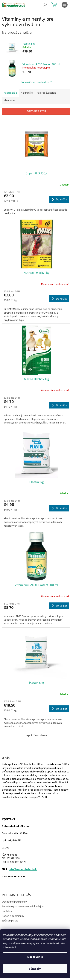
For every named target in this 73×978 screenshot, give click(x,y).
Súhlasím (35, 969)
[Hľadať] (45, 4)
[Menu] (64, 4)
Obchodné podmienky (14, 902)
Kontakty (7, 911)
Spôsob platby (10, 921)
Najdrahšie (27, 93)
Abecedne (9, 100)
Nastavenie (35, 957)
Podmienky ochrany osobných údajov (23, 906)
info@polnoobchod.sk (23, 869)
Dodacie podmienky (13, 916)
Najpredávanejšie (46, 93)
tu (17, 947)
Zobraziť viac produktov (35, 81)
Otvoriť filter (36, 111)
